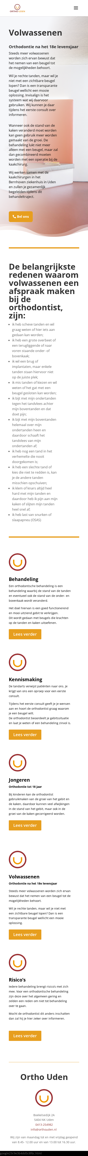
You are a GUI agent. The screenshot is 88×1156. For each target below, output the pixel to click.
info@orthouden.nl (44, 1129)
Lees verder (25, 634)
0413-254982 (44, 1125)
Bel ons (23, 216)
